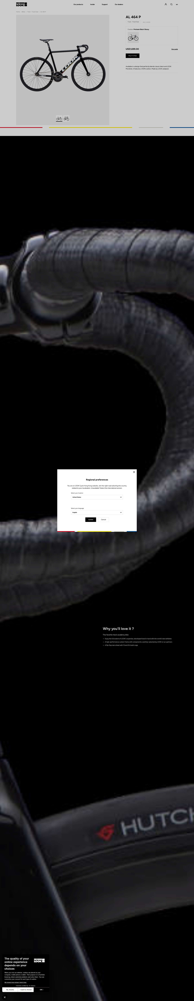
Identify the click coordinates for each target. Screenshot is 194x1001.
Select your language (77, 508)
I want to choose (26, 990)
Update (90, 520)
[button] (4, 997)
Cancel (103, 520)
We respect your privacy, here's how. (15, 982)
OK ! (41, 990)
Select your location (77, 493)
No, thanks (10, 990)
